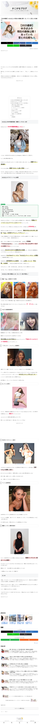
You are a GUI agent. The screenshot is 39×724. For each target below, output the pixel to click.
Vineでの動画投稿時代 (16, 106)
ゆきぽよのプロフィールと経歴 (16, 101)
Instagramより (23, 511)
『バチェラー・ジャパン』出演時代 (18, 107)
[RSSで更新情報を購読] (29, 640)
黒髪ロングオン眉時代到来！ (17, 113)
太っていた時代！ (15, 109)
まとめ (12, 115)
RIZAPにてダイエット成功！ (17, 110)
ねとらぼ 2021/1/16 (20, 408)
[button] (26, 46)
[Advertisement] (19, 58)
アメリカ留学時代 (15, 112)
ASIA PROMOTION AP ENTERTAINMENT (21, 202)
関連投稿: (13, 116)
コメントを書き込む (19, 708)
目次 (18, 97)
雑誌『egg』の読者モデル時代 (17, 104)
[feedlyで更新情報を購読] (10, 640)
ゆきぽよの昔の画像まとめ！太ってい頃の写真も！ (20, 103)
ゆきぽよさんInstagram (20, 152)
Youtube (21, 366)
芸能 (2, 627)
